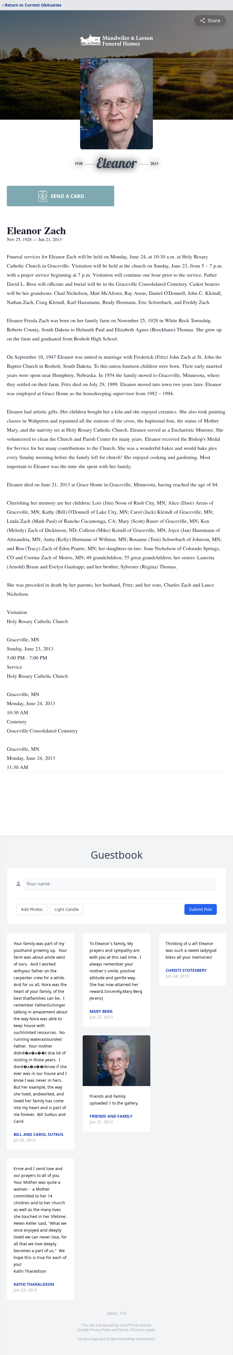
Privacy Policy (100, 1329)
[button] (116, 1060)
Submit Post (200, 909)
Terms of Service (132, 1329)
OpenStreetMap (122, 1338)
